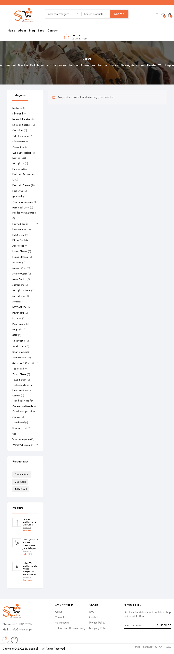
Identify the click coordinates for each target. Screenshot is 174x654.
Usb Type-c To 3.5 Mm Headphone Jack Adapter (30, 544)
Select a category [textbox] (58, 14)
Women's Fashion (21, 445)
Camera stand (22, 474)
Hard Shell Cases (20, 207)
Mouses (16, 301)
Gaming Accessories (133, 65)
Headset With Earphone (24, 212)
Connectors (18, 147)
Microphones (18, 296)
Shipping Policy (98, 628)
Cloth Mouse (18, 141)
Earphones (59, 65)
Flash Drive (17, 191)
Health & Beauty (20, 224)
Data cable (20, 481)
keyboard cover (20, 229)
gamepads (17, 196)
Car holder (17, 130)
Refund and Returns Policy (70, 628)
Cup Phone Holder (21, 152)
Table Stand (18, 368)
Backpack (17, 108)
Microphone (18, 285)
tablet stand (21, 489)
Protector (17, 318)
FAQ (91, 612)
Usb (14, 433)
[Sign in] (157, 15)
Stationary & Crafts (21, 363)
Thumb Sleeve (19, 374)
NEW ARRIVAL (19, 307)
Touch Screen (19, 380)
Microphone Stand (21, 290)
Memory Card (19, 268)
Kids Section (18, 235)
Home (11, 31)
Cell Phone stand (40, 65)
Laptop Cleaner (19, 251)
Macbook (17, 262)
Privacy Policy (97, 623)
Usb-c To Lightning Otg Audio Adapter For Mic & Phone (30, 569)
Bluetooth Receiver (21, 119)
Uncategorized (19, 428)
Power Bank (18, 312)
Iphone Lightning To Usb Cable (29, 522)
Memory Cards (19, 273)
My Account (62, 623)
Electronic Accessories (81, 65)
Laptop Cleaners (20, 257)
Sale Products (19, 346)
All (1, 65)
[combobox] (62, 14)
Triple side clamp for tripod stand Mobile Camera (22, 390)
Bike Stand (17, 113)
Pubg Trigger (18, 324)
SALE (15, 335)
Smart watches (19, 352)
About (22, 31)
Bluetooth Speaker (16, 65)
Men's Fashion (19, 279)
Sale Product (18, 340)
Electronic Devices (108, 65)
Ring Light (17, 329)
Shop (41, 31)
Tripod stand (18, 422)
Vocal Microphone (21, 439)
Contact (52, 31)
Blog (32, 31)
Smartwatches (19, 357)
